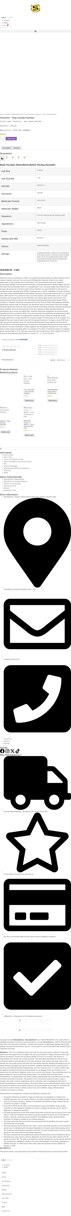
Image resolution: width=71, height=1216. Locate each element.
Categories (6, 1185)
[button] (35, 31)
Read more (53, 400)
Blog (3, 1207)
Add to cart (11, 139)
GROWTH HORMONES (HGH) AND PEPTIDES (19, 114)
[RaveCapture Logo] (21, 339)
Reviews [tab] (17, 148)
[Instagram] (7, 751)
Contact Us (6, 1211)
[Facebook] (2, 751)
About (4, 1177)
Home (2, 114)
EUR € (3, 18)
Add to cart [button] (29, 400)
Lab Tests (5, 1198)
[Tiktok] (17, 751)
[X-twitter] (12, 751)
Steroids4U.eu (48, 1042)
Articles (4, 1202)
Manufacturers (7, 1194)
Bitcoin (4, 1190)
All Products (6, 1181)
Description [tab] (7, 148)
